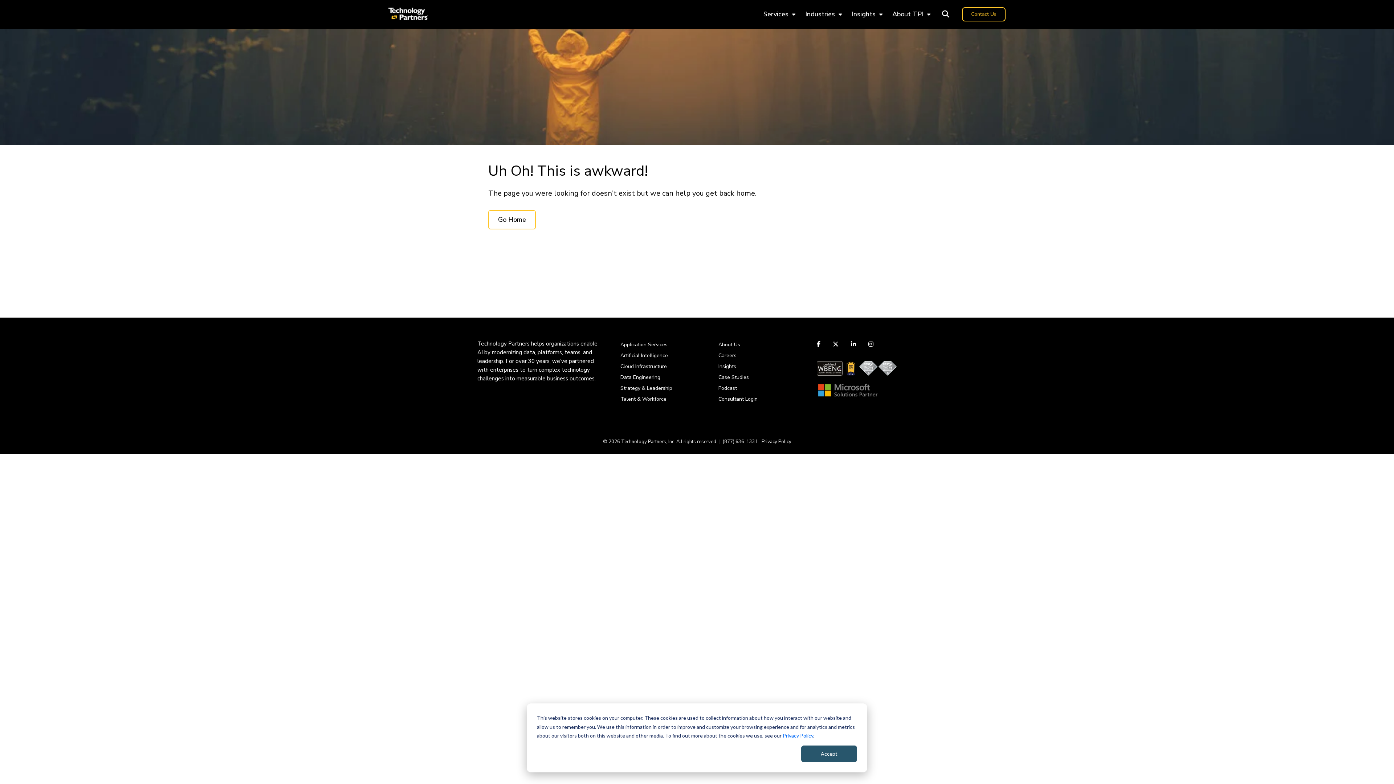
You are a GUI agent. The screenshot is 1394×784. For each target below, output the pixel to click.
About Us (729, 344)
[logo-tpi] (408, 14)
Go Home (512, 219)
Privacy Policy (798, 735)
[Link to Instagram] (871, 344)
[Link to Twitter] (835, 344)
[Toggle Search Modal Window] (945, 14)
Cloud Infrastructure (643, 366)
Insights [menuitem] (864, 14)
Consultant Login (738, 399)
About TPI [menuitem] (908, 14)
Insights (727, 366)
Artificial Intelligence (644, 355)
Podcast (727, 388)
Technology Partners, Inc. (648, 441)
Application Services (644, 344)
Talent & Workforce (643, 399)
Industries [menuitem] (820, 14)
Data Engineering (640, 377)
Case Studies (733, 377)
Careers (727, 355)
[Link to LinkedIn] (853, 344)
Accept (829, 754)
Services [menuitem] (775, 14)
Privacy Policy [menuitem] (776, 441)
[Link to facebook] (819, 344)
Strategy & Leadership (646, 388)
